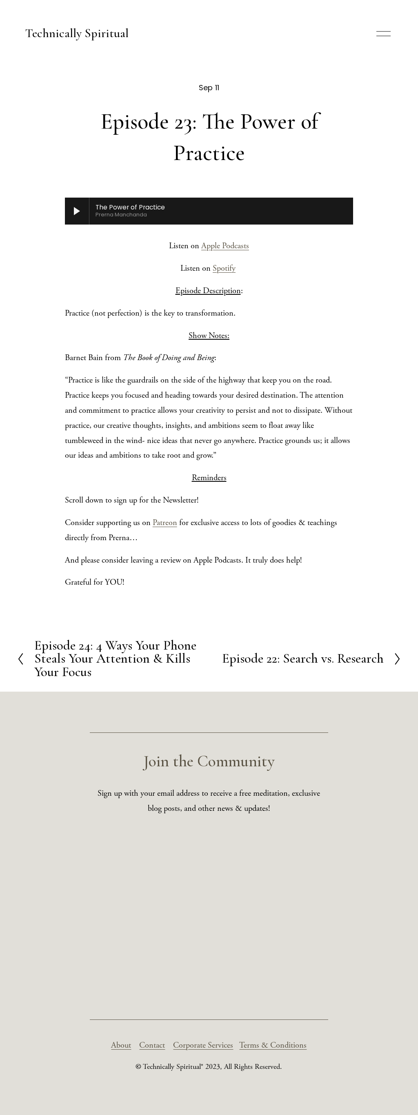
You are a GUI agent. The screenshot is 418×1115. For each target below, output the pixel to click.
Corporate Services (203, 1045)
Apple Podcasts (225, 245)
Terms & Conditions (273, 1045)
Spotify (224, 268)
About (121, 1045)
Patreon (165, 522)
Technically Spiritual (77, 33)
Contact (152, 1045)
